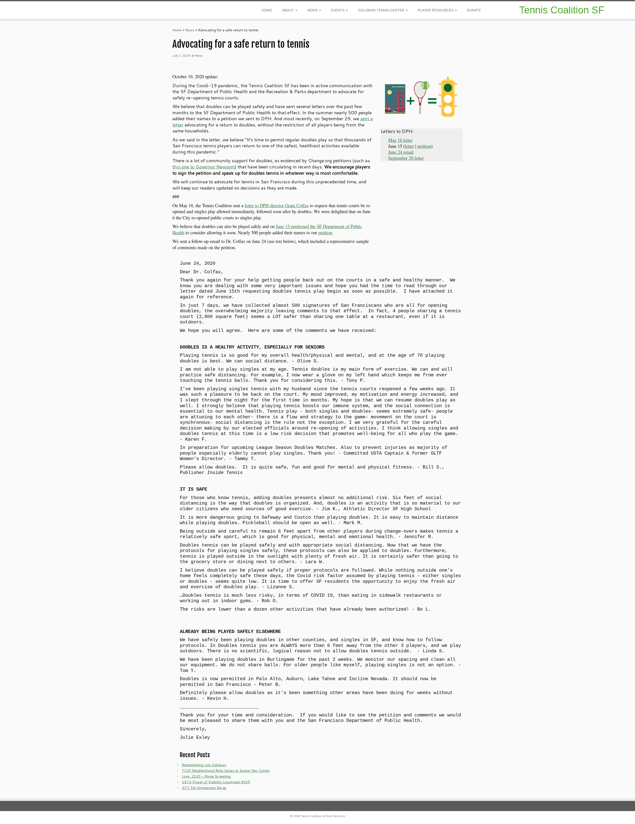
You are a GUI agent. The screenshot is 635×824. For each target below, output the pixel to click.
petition (325, 232)
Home (177, 30)
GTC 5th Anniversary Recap (204, 787)
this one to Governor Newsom (203, 166)
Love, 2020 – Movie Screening (206, 776)
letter (409, 146)
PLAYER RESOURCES (436, 10)
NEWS (312, 10)
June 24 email (400, 152)
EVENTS (338, 10)
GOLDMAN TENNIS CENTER (381, 10)
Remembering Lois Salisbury (204, 764)
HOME (267, 10)
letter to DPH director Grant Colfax (277, 205)
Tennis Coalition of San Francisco (323, 816)
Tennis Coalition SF (561, 9)
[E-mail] (29, 11)
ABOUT (288, 10)
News (189, 30)
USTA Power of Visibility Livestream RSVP (216, 782)
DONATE (474, 10)
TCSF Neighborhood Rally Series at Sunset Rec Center (226, 770)
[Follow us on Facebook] (26, 11)
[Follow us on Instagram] (23, 11)
